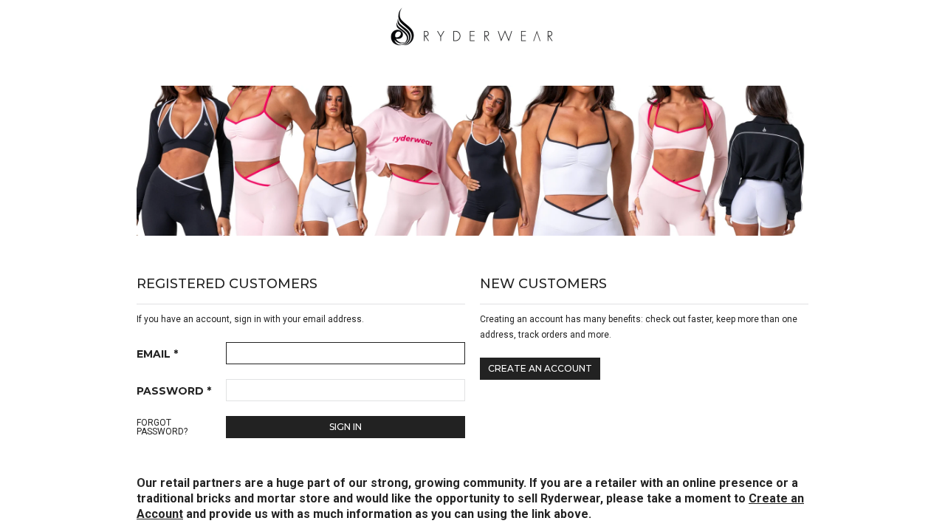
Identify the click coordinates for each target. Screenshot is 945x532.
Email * (157, 354)
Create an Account (540, 368)
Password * (174, 391)
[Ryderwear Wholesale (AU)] (472, 24)
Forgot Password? (162, 427)
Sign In (345, 426)
